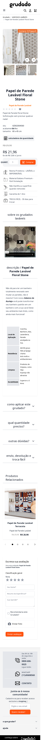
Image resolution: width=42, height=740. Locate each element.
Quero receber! (18, 712)
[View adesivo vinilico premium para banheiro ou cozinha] (9, 70)
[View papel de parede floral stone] (33, 70)
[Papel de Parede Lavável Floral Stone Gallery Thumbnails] (20, 70)
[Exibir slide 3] (22, 544)
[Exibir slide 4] (27, 544)
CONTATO (27, 683)
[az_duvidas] (33, 441)
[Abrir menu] (4, 10)
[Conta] (30, 10)
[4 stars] (19, 580)
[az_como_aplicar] (33, 406)
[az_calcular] (33, 424)
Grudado (6, 17)
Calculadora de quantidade (20, 138)
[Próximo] (34, 60)
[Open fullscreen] (20, 46)
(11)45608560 (28, 675)
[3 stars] (15, 580)
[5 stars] (22, 580)
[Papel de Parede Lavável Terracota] (20, 503)
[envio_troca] (33, 457)
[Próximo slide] (34, 544)
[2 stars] (11, 580)
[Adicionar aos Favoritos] (20, 109)
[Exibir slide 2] (17, 544)
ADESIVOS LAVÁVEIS (19, 17)
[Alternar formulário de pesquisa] (25, 10)
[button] (10, 109)
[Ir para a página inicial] (20, 4)
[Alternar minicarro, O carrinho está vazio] (35, 10)
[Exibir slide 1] (12, 544)
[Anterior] (27, 60)
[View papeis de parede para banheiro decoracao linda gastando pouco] (21, 70)
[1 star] (7, 580)
